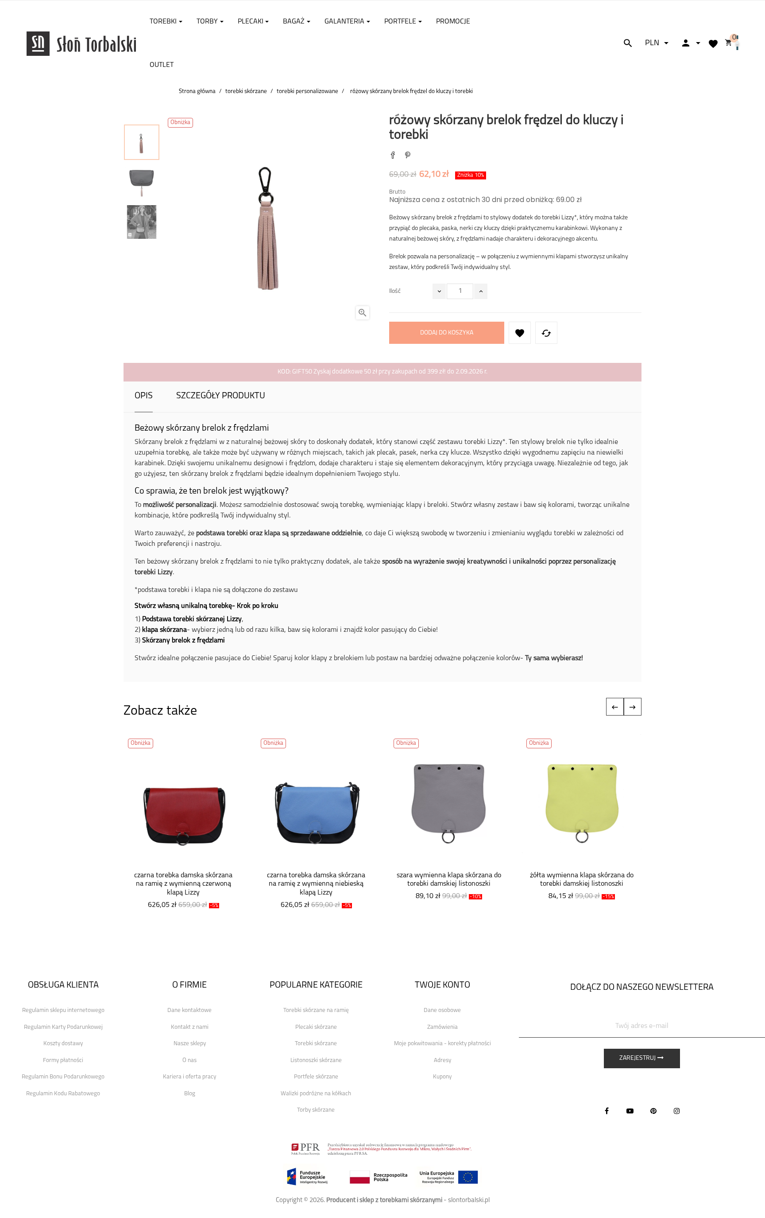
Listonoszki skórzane (316, 1060)
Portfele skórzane (316, 1077)
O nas (189, 1060)
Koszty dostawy (63, 1044)
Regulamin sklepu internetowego (63, 1010)
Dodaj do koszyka (446, 333)
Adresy (442, 1060)
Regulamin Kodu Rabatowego (63, 1094)
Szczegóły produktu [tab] (220, 396)
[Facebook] (606, 1111)
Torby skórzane (316, 1110)
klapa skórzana (164, 630)
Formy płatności (63, 1060)
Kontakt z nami (190, 1027)
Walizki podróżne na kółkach (316, 1094)
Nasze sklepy (190, 1044)
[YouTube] (630, 1111)
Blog (189, 1094)
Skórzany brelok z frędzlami (183, 640)
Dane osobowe (442, 1010)
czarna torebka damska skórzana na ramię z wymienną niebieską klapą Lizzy (316, 884)
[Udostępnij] (392, 156)
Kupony (442, 1077)
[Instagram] (677, 1111)
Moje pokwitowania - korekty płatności (442, 1044)
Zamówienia (442, 1027)
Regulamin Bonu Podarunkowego (63, 1077)
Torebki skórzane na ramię (316, 1010)
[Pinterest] (407, 156)
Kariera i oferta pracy (189, 1077)
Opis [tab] (144, 396)
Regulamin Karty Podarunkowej (63, 1027)
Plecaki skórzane (316, 1027)
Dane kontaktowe (189, 1010)
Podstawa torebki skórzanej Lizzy (192, 619)
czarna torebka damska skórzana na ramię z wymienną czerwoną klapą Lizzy (183, 884)
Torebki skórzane (316, 1044)
